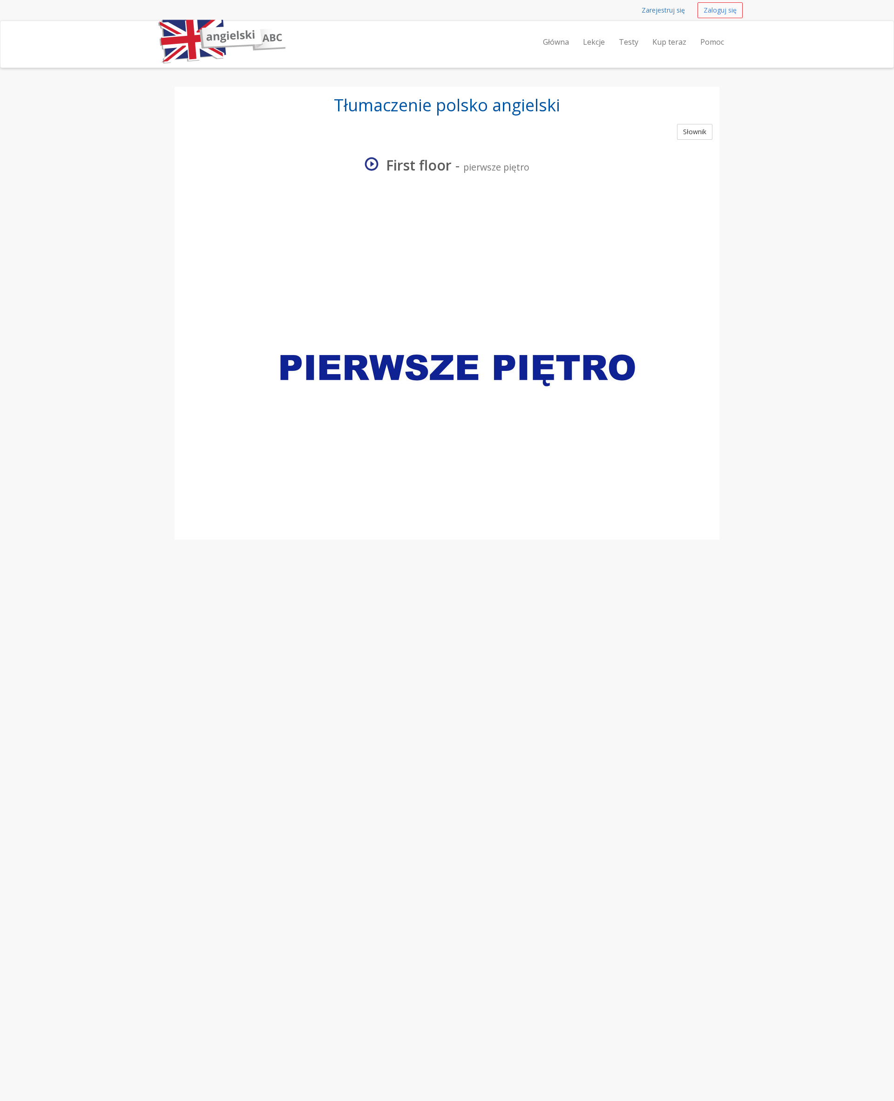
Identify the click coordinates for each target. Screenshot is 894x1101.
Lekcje (594, 42)
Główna (556, 42)
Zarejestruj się (663, 10)
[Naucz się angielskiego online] (156, 32)
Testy (628, 42)
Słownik (694, 131)
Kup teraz (669, 42)
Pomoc (712, 42)
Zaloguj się (720, 10)
